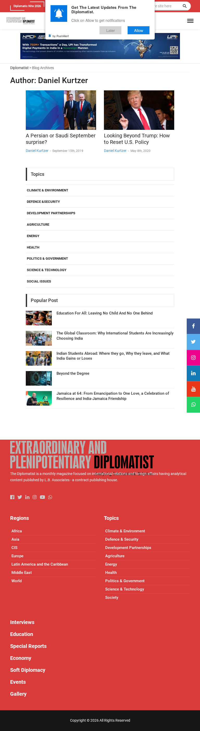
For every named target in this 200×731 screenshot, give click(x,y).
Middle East (21, 572)
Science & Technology (46, 270)
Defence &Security (43, 202)
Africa (16, 531)
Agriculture (38, 224)
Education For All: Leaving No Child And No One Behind (105, 313)
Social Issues (39, 281)
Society (111, 597)
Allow (138, 30)
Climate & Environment (47, 190)
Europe (17, 556)
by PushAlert (61, 36)
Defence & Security (121, 539)
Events (18, 682)
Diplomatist (19, 68)
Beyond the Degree (73, 373)
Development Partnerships (51, 213)
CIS (14, 547)
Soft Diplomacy (27, 670)
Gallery (18, 694)
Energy (33, 236)
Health (33, 247)
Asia (15, 539)
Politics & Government (47, 258)
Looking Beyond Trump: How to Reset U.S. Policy (137, 138)
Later (110, 30)
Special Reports (28, 646)
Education (21, 634)
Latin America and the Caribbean (39, 564)
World (16, 581)
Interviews (22, 622)
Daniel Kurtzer (37, 151)
